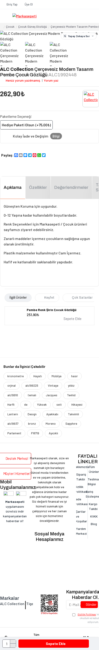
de (25, 404)
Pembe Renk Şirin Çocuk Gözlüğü (51, 310)
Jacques (51, 395)
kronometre (15, 376)
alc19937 (12, 423)
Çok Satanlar (82, 297)
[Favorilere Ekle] (86, 318)
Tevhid (71, 395)
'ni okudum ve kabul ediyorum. (88, 618)
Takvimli (73, 414)
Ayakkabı (52, 414)
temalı (32, 395)
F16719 (35, 433)
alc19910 (12, 395)
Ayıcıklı (53, 433)
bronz (32, 423)
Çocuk (10, 26)
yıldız (71, 385)
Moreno (51, 423)
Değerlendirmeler (71, 187)
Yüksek (42, 404)
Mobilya (56, 376)
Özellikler (38, 187)
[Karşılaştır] (90, 318)
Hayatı (37, 376)
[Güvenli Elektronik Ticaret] (49, 604)
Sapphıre (71, 423)
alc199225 (31, 385)
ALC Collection (16, 69)
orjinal (11, 385)
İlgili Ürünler (18, 297)
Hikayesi (76, 404)
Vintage (53, 385)
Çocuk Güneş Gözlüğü (32, 26)
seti (59, 404)
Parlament (14, 433)
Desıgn (32, 414)
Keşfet (49, 297)
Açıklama (13, 187)
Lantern (12, 414)
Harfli (11, 404)
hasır (74, 376)
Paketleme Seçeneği (16, 116)
